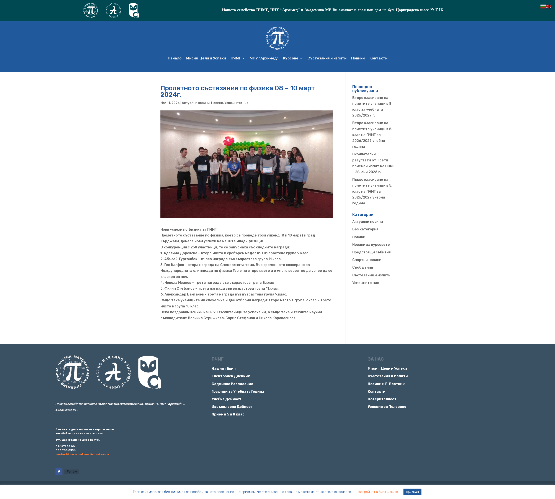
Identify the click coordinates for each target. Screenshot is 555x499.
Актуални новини (196, 103)
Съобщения (362, 267)
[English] (549, 6)
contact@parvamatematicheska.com (82, 454)
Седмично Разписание (232, 384)
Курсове (290, 58)
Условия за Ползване (387, 407)
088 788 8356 (66, 450)
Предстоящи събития (371, 252)
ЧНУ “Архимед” (264, 58)
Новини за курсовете (371, 245)
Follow (72, 472)
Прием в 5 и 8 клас (228, 414)
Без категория (365, 229)
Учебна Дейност (226, 399)
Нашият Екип (224, 368)
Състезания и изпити (326, 58)
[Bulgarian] (543, 6)
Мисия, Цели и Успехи (206, 58)
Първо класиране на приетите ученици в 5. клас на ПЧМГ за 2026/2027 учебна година (372, 191)
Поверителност (382, 399)
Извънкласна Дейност (232, 407)
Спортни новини (366, 260)
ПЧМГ (236, 58)
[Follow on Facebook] (59, 471)
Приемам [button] (412, 492)
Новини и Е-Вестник (386, 384)
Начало (174, 58)
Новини (358, 58)
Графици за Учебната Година (238, 391)
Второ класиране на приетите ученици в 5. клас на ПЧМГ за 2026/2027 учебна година (372, 135)
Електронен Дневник (231, 376)
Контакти (378, 58)
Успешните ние (236, 103)
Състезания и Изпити (388, 376)
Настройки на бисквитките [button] (377, 492)
